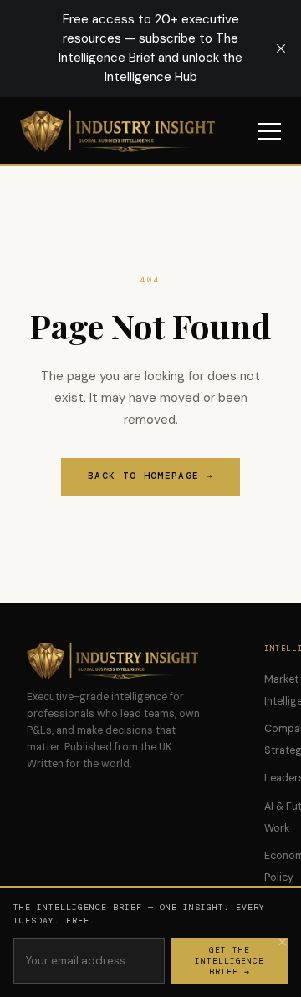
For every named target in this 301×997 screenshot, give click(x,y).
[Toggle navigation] (269, 131)
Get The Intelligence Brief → (230, 960)
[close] (281, 48)
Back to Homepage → (150, 475)
